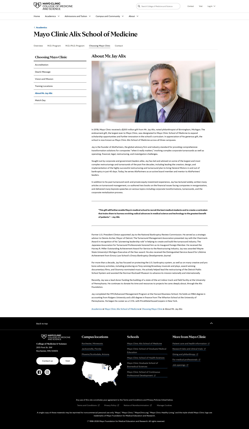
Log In (210, 6)
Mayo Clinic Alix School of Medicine (122, 309)
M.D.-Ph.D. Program (74, 45)
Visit (200, 6)
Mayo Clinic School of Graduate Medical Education (146, 350)
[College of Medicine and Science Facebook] (39, 373)
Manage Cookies (164, 405)
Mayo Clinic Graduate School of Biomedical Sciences (142, 365)
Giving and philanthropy (185, 354)
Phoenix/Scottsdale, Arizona (95, 354)
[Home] (54, 6)
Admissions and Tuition (76, 16)
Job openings (180, 365)
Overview (38, 45)
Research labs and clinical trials (189, 349)
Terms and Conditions (88, 405)
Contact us (47, 360)
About (132, 16)
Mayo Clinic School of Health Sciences (146, 357)
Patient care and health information (191, 343)
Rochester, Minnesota (92, 343)
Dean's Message (42, 71)
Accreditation (41, 64)
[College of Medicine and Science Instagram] (47, 373)
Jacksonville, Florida (91, 348)
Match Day (40, 100)
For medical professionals (186, 359)
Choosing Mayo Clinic (99, 45)
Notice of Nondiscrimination (138, 405)
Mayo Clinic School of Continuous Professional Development (143, 374)
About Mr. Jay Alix (43, 93)
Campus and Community (108, 16)
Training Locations (44, 86)
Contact (191, 6)
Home (37, 16)
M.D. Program (54, 45)
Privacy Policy (111, 405)
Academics (50, 16)
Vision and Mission (44, 78)
